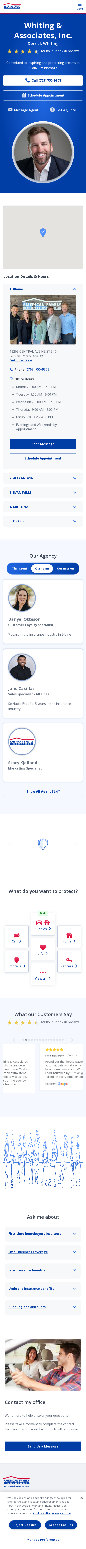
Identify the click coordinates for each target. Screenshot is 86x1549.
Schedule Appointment (46, 95)
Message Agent (26, 110)
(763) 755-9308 (38, 369)
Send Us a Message (43, 1446)
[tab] (19, 568)
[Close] (81, 1497)
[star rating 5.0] (43, 1049)
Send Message (43, 444)
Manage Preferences (43, 1539)
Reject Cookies (25, 1525)
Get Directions (21, 360)
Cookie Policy (42, 1513)
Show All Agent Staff (43, 791)
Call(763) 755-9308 (46, 80)
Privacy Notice (61, 1513)
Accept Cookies (61, 1525)
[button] (43, 232)
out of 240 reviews (60, 51)
